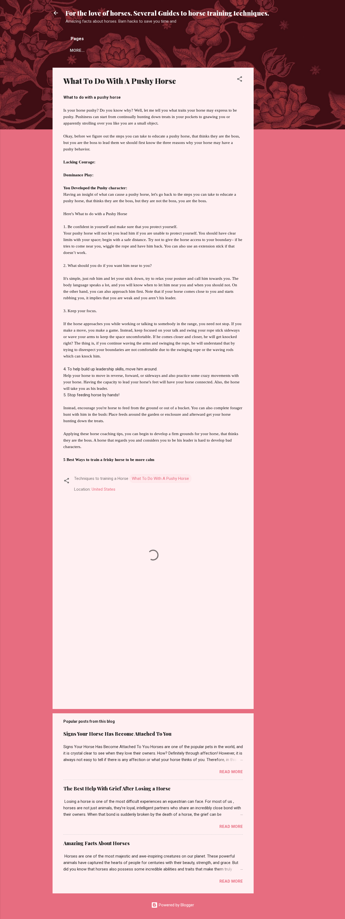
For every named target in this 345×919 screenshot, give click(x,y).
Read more (231, 771)
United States (103, 489)
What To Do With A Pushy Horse (160, 478)
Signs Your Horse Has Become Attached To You (117, 734)
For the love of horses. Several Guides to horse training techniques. (167, 13)
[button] (239, 80)
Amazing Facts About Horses (96, 843)
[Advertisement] (275, 148)
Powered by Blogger (176, 905)
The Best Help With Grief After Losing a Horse (117, 788)
